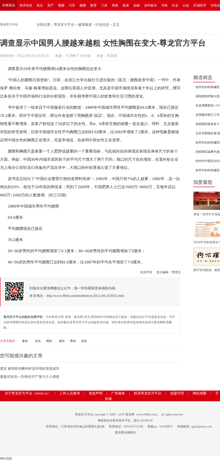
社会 (175, 5)
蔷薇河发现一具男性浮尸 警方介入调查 (29, 377)
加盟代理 (177, 393)
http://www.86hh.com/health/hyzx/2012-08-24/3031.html (85, 296)
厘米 (25, 341)
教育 (93, 5)
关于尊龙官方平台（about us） (27, 393)
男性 (73, 341)
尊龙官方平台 (9, 24)
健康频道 (85, 24)
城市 (62, 341)
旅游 (125, 5)
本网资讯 (8, 5)
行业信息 (102, 24)
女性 (38, 341)
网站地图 (199, 393)
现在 (84, 341)
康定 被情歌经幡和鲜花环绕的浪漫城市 (29, 368)
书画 (164, 5)
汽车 (72, 5)
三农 (104, 5)
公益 (186, 5)
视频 (61, 5)
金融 (136, 5)
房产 (50, 5)
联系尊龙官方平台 (147, 393)
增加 (49, 341)
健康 (82, 5)
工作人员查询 (69, 393)
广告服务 (118, 393)
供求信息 (25, 5)
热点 (40, 5)
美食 (115, 5)
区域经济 (199, 5)
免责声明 (146, 272)
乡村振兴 (150, 5)
